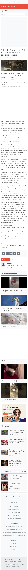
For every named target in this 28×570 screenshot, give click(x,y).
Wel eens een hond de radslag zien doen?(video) (13, 291)
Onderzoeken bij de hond (14, 518)
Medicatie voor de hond (14, 515)
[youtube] (13, 496)
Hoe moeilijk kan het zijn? (9, 399)
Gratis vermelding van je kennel (14, 526)
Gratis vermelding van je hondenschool (14, 535)
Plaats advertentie (9, 2)
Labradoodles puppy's (16, 476)
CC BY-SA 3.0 (4, 247)
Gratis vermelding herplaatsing (14, 529)
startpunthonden (2, 6)
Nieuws (6, 10)
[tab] (5, 259)
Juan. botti (5, 245)
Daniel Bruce (13, 566)
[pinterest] (19, 496)
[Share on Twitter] (3, 253)
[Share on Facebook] (7, 253)
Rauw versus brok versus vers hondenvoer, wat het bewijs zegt (17, 441)
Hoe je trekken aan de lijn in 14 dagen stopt (16, 431)
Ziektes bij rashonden (14, 509)
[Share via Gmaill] (18, 253)
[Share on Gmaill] (10, 253)
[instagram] (16, 496)
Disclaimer (14, 550)
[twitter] (10, 496)
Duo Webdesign (18, 561)
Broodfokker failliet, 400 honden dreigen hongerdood (13, 309)
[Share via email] (14, 253)
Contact (14, 543)
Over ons (14, 553)
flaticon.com (19, 564)
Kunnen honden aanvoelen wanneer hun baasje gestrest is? (17, 461)
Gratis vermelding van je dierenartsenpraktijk (14, 532)
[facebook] (6, 496)
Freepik (7, 566)
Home (2, 10)
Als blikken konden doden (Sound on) (12, 381)
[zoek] (26, 14)
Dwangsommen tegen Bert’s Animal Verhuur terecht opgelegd (16, 451)
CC (23, 564)
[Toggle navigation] (25, 6)
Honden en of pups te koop (15, 471)
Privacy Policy (14, 546)
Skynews (3, 243)
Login (18, 2)
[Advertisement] (14, 32)
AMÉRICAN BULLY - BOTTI (14, 245)
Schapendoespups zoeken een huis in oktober (15, 484)
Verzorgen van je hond (14, 512)
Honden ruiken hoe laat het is (10, 326)
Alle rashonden (14, 506)
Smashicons (19, 566)
